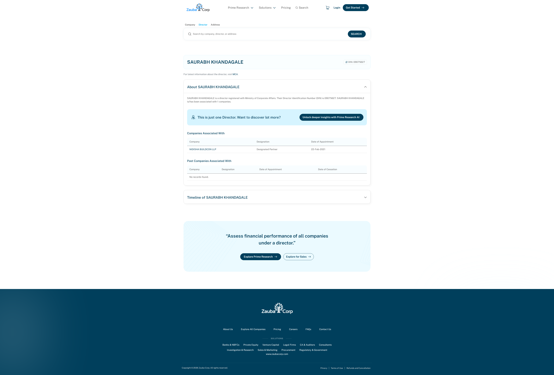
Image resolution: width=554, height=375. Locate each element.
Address (215, 24)
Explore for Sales (296, 256)
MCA (235, 74)
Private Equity (250, 344)
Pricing (286, 7)
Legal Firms (289, 344)
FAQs (308, 329)
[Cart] (327, 7)
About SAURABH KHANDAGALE (213, 87)
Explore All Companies (253, 329)
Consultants (325, 344)
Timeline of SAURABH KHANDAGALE (217, 197)
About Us (228, 329)
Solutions (265, 7)
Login (337, 7)
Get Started (353, 7)
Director (203, 24)
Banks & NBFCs (230, 344)
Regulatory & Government (313, 350)
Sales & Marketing (267, 350)
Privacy (323, 368)
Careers (293, 329)
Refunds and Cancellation (358, 368)
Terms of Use (337, 368)
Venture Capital (270, 344)
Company (190, 24)
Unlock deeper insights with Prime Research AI (331, 117)
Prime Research (238, 7)
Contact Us (325, 329)
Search (356, 33)
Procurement (288, 350)
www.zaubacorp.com (277, 354)
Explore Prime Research (258, 256)
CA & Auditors (307, 344)
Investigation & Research (240, 350)
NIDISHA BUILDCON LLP (202, 149)
